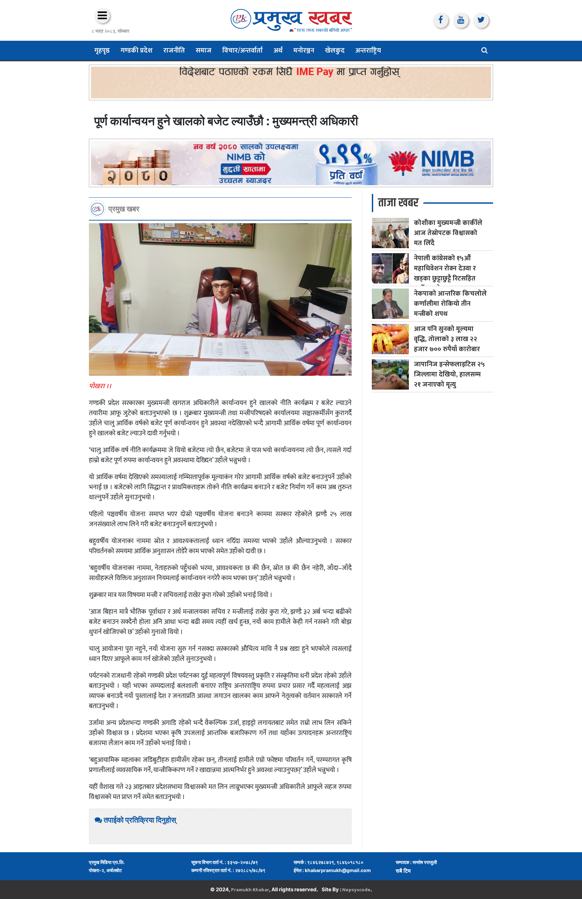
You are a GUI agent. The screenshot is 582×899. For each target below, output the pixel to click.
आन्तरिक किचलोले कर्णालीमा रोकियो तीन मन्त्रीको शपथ (450, 304)
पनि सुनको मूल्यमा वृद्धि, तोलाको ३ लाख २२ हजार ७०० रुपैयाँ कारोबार (447, 339)
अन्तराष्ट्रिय (368, 50)
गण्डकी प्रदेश (137, 50)
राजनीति (174, 50)
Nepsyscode (356, 890)
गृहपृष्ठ (102, 50)
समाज (204, 50)
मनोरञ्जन (303, 50)
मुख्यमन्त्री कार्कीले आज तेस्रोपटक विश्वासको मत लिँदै (448, 233)
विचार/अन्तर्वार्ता (242, 50)
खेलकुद (335, 50)
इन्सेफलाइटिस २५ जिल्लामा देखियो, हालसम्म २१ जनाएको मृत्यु (449, 374)
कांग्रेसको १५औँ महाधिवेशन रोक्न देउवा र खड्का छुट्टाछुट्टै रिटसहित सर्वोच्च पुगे (445, 273)
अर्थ (278, 50)
